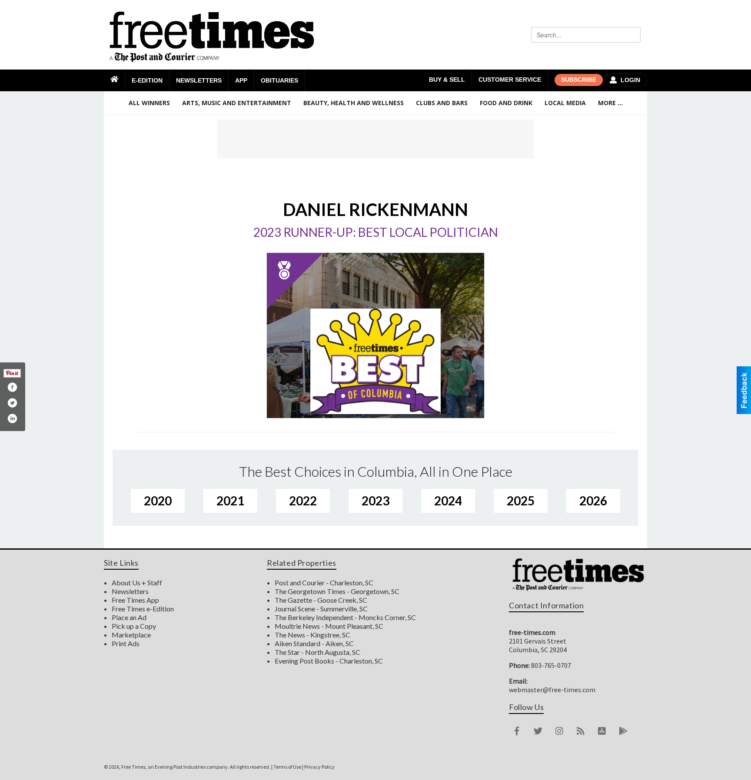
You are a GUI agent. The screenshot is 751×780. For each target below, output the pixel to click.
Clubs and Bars (442, 103)
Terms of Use (287, 766)
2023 (375, 500)
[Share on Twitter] (12, 403)
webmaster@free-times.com (552, 689)
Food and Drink (506, 103)
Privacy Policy (319, 766)
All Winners (149, 103)
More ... (610, 103)
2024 (448, 500)
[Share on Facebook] (12, 387)
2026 (593, 500)
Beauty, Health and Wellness (353, 103)
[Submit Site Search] (632, 34)
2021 (230, 500)
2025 (521, 500)
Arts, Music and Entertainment (236, 103)
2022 (303, 500)
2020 (158, 500)
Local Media (565, 103)
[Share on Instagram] (12, 418)
